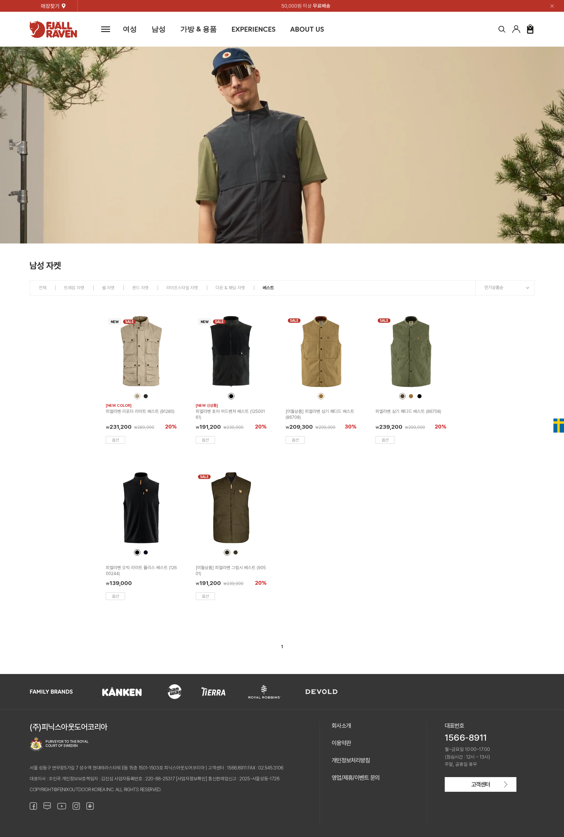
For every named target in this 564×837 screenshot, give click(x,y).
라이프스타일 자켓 (182, 287)
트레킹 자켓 (74, 287)
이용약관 (341, 743)
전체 (42, 287)
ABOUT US (307, 29)
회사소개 (341, 725)
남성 (159, 29)
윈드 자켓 (140, 287)
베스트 (268, 287)
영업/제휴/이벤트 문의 (356, 777)
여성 (130, 29)
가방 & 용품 (198, 29)
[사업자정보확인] (191, 778)
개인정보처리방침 (351, 760)
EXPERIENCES (253, 29)
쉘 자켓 (108, 287)
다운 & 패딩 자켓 (230, 287)
